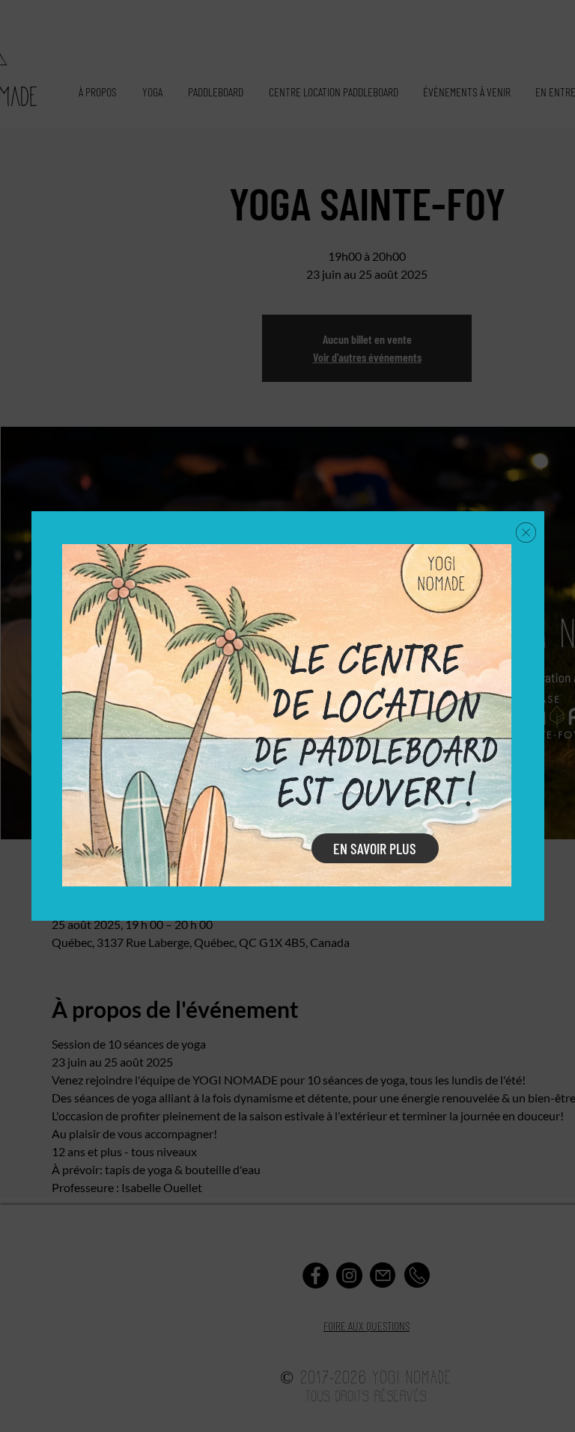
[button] (526, 532)
